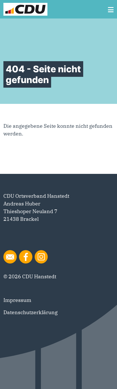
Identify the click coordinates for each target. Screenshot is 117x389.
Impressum (17, 300)
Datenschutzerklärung (30, 312)
